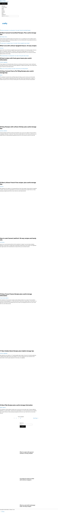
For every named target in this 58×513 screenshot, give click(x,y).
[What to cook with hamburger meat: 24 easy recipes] (30, 502)
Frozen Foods (4, 7)
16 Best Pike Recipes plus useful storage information (16, 405)
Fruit (1, 242)
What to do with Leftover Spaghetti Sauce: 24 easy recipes (18, 45)
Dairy (3, 13)
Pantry (3, 9)
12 (20, 418)
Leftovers (1, 48)
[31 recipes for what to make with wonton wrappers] (30, 476)
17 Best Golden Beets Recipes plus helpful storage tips (17, 351)
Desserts (3, 12)
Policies (3, 511)
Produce (1, 62)
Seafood (5, 130)
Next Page (35, 418)
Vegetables (5, 62)
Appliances (4, 14)
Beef (1, 36)
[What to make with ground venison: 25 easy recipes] (30, 449)
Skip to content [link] (3, 0)
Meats (3, 8)
